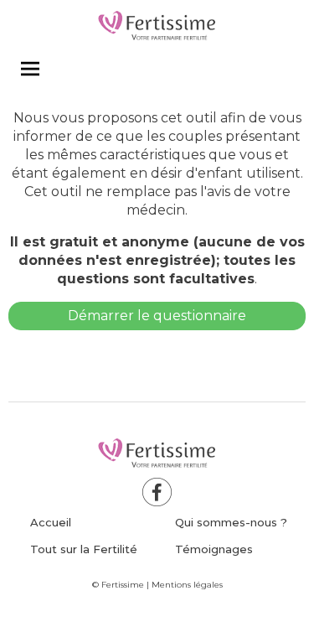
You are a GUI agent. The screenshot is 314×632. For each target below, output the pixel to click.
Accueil (50, 522)
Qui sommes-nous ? (231, 522)
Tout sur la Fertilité (83, 549)
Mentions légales (187, 584)
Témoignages (214, 549)
